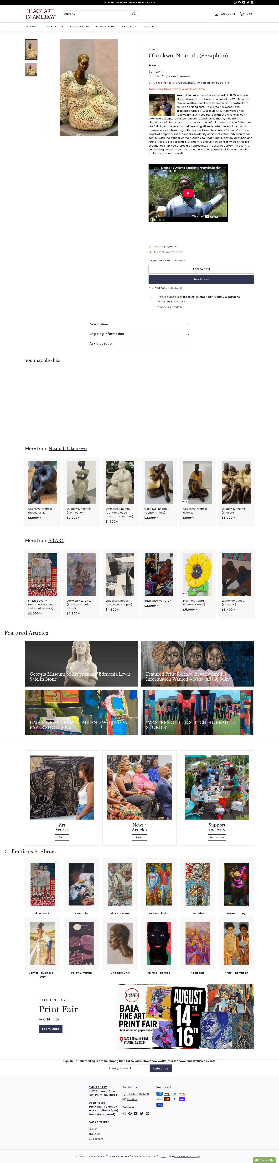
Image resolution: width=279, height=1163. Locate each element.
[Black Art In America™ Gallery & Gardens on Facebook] (130, 1113)
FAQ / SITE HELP (99, 1122)
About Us (129, 26)
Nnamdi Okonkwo (68, 448)
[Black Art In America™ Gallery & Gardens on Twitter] (141, 1113)
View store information (170, 307)
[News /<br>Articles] (139, 787)
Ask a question (101, 343)
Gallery (31, 26)
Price (152, 65)
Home (152, 49)
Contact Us (265, 1160)
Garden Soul (105, 26)
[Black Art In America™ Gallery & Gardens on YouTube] (136, 1113)
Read (139, 837)
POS (163, 1156)
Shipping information (106, 334)
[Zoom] (89, 87)
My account (96, 1138)
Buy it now (201, 279)
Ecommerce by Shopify (187, 1156)
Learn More (217, 837)
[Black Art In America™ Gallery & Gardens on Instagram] (124, 1113)
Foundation (79, 26)
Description (98, 324)
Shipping (153, 260)
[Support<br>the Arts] (217, 787)
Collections (54, 26)
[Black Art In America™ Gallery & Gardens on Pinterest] (147, 1113)
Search (93, 1129)
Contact (150, 26)
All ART (56, 540)
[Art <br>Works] (62, 787)
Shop (62, 837)
